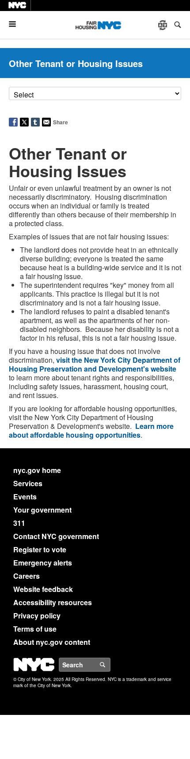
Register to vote (39, 549)
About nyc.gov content (51, 642)
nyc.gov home (37, 470)
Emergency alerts (42, 563)
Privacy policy (37, 615)
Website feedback (43, 589)
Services (27, 483)
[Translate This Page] (163, 25)
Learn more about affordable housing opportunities (91, 430)
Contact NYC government (56, 536)
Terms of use (35, 629)
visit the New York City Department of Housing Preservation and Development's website (94, 364)
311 (19, 523)
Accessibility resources (52, 602)
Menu (16, 24)
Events (25, 496)
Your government (42, 510)
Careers (26, 576)
